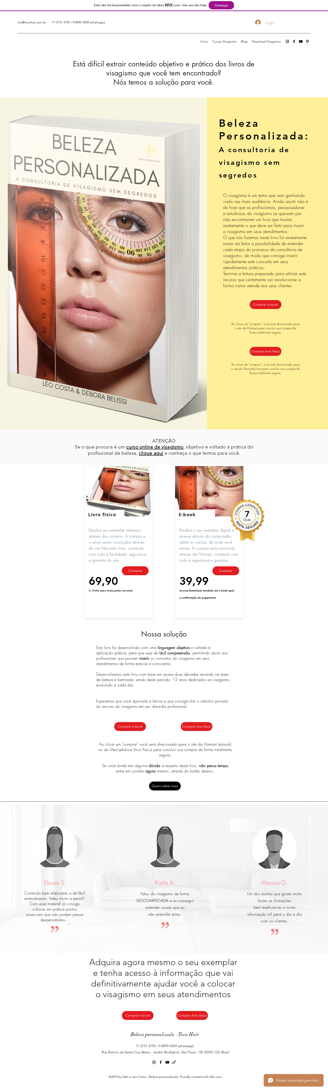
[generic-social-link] (174, 1062)
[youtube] (301, 41)
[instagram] (287, 41)
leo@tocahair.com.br (32, 22)
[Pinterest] (307, 41)
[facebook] (294, 41)
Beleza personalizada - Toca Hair (165, 1034)
